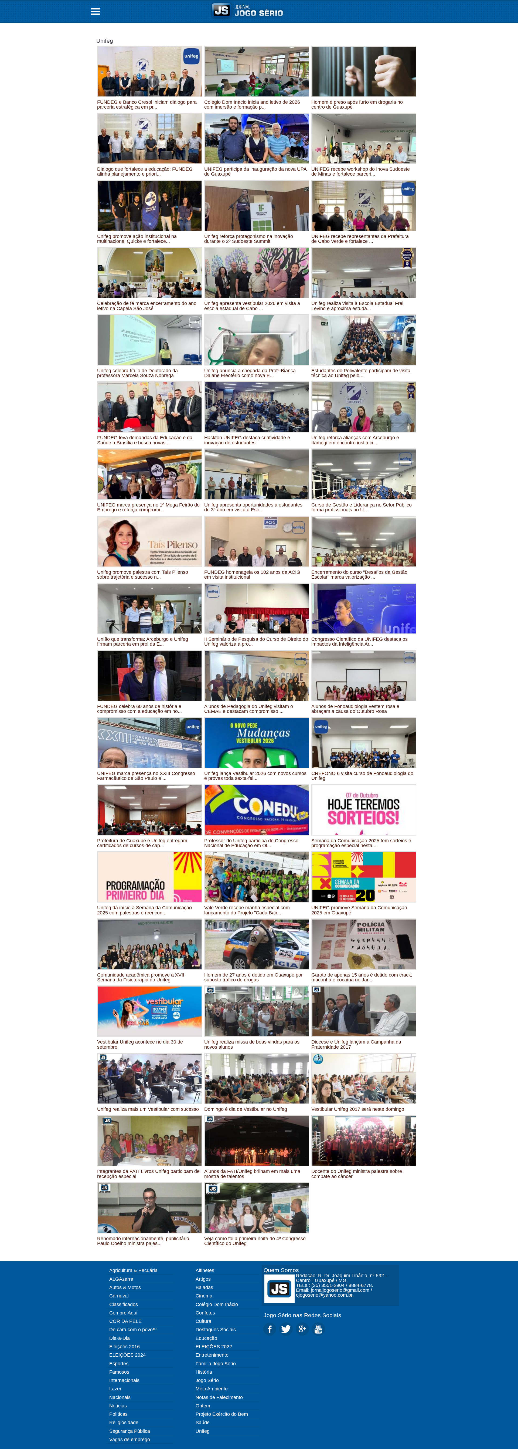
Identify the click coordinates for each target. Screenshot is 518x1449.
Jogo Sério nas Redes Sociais (302, 1315)
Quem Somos (281, 1270)
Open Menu (95, 11)
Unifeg (104, 41)
